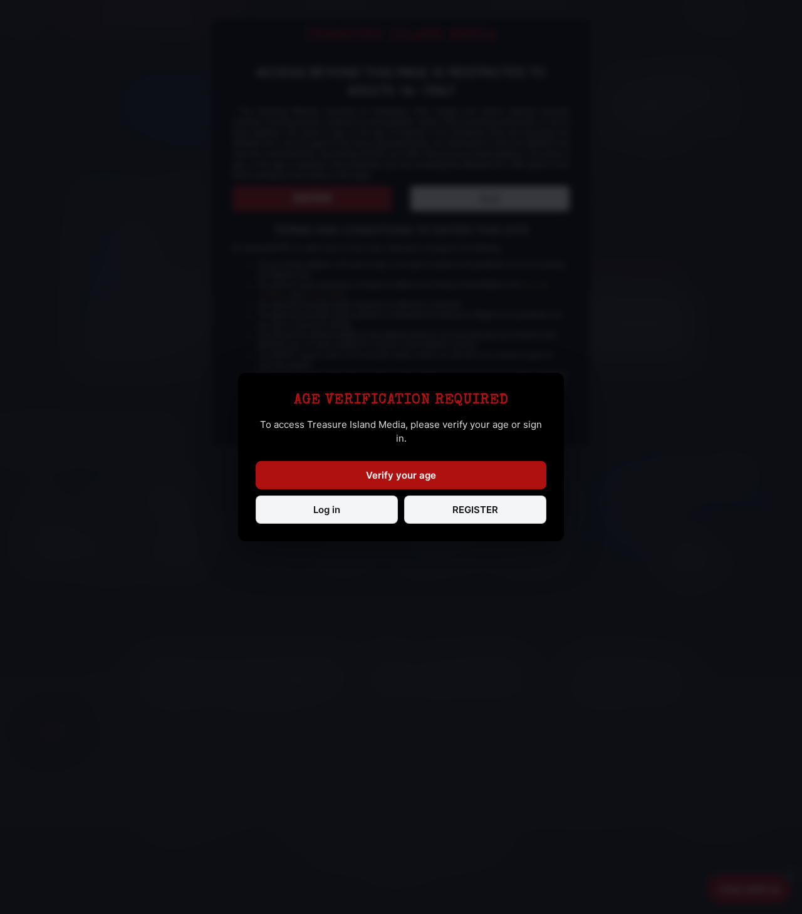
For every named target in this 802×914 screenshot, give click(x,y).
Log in (326, 510)
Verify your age (401, 475)
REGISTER (475, 510)
